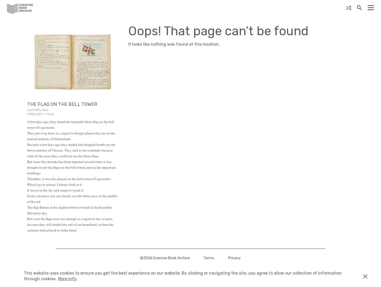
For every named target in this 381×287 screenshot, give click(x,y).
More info (67, 278)
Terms (208, 258)
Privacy (234, 258)
